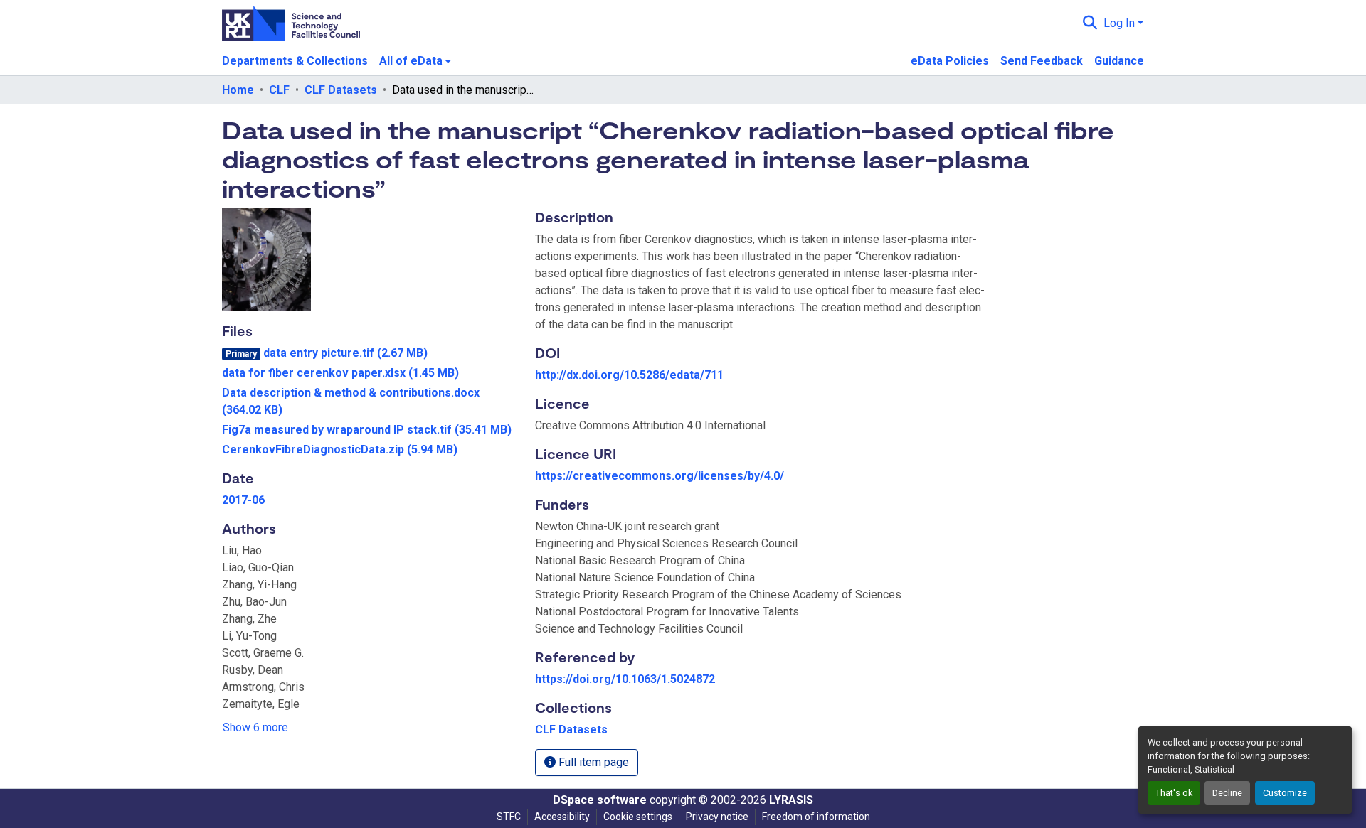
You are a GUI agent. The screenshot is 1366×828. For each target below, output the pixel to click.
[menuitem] (415, 61)
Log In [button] (1120, 23)
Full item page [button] (592, 762)
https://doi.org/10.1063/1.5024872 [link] (625, 679)
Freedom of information (816, 816)
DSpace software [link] (600, 800)
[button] (1090, 23)
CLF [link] (279, 90)
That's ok (1173, 792)
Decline (1227, 792)
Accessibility (562, 816)
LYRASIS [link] (791, 800)
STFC (509, 816)
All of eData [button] (411, 61)
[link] (370, 353)
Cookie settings (637, 816)
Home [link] (238, 90)
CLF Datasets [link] (341, 90)
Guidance (1119, 61)
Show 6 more (255, 727)
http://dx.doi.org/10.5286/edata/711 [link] (629, 375)
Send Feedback (1041, 61)
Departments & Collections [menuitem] (295, 61)
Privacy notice (717, 816)
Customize (1285, 792)
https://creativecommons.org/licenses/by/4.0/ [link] (659, 476)
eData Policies (950, 61)
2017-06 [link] (243, 500)
